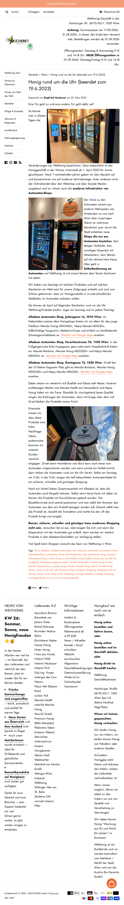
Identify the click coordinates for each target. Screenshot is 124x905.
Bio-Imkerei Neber (45, 640)
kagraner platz (60, 562)
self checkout (61, 570)
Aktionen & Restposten (10, 120)
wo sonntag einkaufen (68, 578)
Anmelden (48, 12)
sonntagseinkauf (36, 578)
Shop (71, 570)
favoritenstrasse (73, 554)
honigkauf (33, 562)
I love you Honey (44, 654)
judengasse (45, 562)
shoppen (80, 570)
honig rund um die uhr (104, 558)
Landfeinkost (11, 130)
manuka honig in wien (101, 562)
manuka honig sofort (86, 566)
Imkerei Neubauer (45, 663)
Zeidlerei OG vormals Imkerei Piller (44, 801)
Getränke (9, 103)
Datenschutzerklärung (77, 673)
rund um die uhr (44, 570)
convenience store (54, 554)
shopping (91, 570)
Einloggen (33, 12)
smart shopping (65, 574)
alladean (45, 550)
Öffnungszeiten (73, 627)
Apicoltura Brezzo (45, 613)
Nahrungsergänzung (14, 138)
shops (40, 574)
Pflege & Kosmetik (14, 111)
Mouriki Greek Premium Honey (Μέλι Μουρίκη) (44, 718)
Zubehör (9, 153)
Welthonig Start (12, 73)
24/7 (36, 550)
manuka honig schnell (63, 566)
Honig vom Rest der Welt (13, 94)
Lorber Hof (41, 696)
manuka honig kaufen (39, 566)
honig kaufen (85, 558)
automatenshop (36, 554)
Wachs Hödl (41, 755)
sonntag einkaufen (84, 574)
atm (74, 550)
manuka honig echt (78, 562)
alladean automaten (61, 550)
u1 (54, 578)
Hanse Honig (42, 645)
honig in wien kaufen (66, 558)
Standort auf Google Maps (77, 335)
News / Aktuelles (74, 640)
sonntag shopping (104, 574)
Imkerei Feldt (42, 659)
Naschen (9, 145)
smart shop (50, 574)
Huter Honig (42, 650)
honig (103, 554)
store (48, 578)
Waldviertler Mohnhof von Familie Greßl (47, 764)
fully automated (90, 554)
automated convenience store (102, 550)
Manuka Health (43, 700)
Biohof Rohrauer (44, 627)
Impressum (71, 686)
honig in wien (47, 558)
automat (82, 550)
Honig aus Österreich (10, 82)
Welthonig (40, 783)
